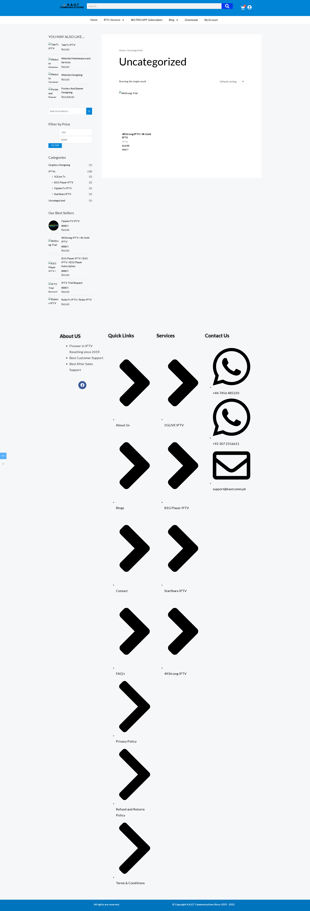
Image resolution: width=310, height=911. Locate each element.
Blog (171, 20)
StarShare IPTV (62, 193)
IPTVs (51, 171)
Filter (55, 145)
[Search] (227, 6)
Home (93, 20)
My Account (211, 20)
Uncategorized (56, 200)
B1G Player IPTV (63, 182)
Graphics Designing (59, 164)
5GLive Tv (59, 176)
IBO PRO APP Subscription (146, 20)
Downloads (191, 20)
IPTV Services (112, 20)
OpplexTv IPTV (63, 188)
